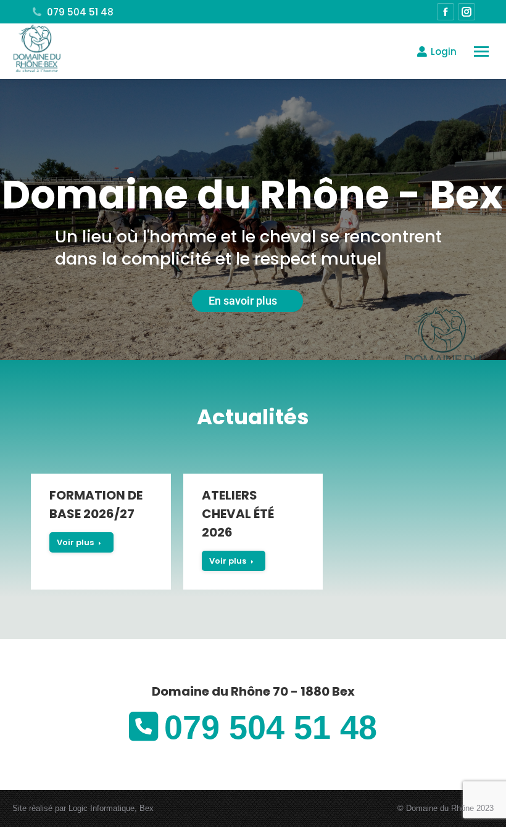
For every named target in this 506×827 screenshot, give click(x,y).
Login (444, 51)
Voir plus (75, 542)
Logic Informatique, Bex (111, 808)
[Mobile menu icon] (481, 51)
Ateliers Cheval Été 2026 (238, 514)
